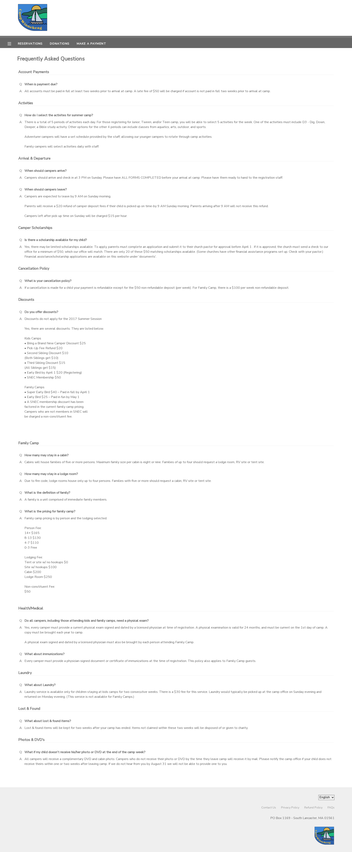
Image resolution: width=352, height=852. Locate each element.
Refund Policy (313, 807)
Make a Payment (91, 44)
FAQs (331, 807)
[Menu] (12, 43)
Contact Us (268, 807)
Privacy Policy (290, 807)
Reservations (30, 44)
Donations (60, 44)
